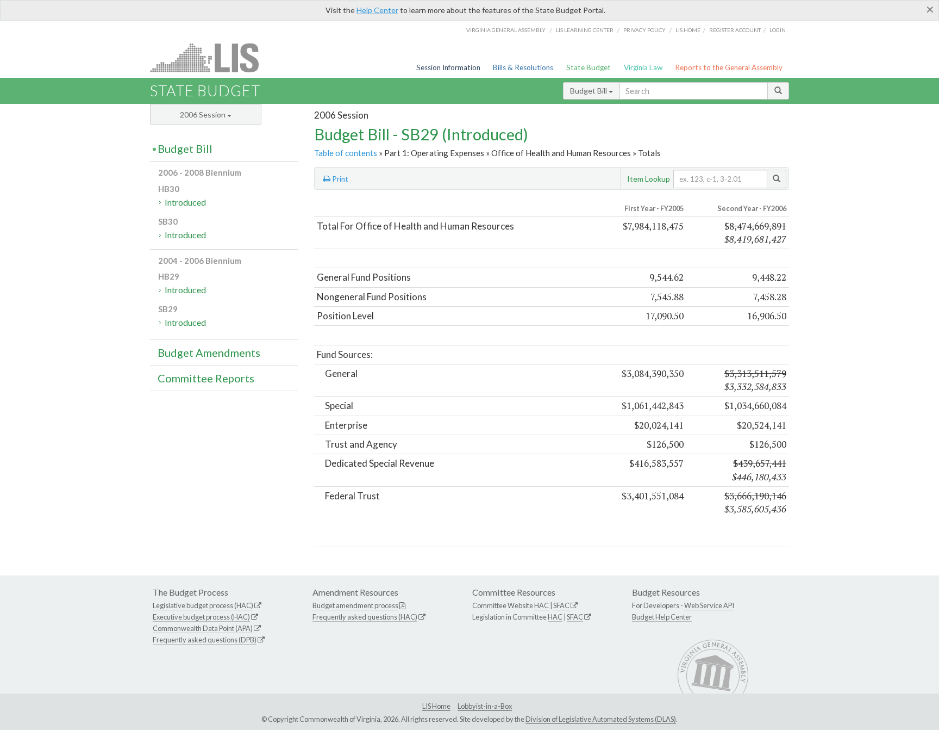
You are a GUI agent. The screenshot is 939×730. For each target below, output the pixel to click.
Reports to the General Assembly (728, 67)
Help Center (377, 10)
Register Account (735, 30)
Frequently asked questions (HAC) (364, 617)
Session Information (448, 67)
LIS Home (436, 706)
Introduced (185, 202)
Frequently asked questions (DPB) (204, 639)
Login (777, 30)
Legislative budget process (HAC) (203, 605)
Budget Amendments (209, 352)
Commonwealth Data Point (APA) (203, 628)
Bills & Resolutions (523, 67)
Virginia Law (643, 67)
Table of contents (345, 153)
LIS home (687, 30)
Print (339, 179)
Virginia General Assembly (506, 30)
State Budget (588, 67)
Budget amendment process (355, 605)
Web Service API (709, 605)
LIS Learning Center (585, 30)
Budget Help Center (662, 617)
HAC (541, 605)
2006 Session (203, 114)
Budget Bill (589, 90)
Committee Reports (206, 378)
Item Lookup (648, 178)
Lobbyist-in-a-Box (485, 706)
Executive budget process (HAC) (201, 617)
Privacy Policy (644, 30)
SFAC (561, 605)
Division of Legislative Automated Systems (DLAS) (600, 719)
